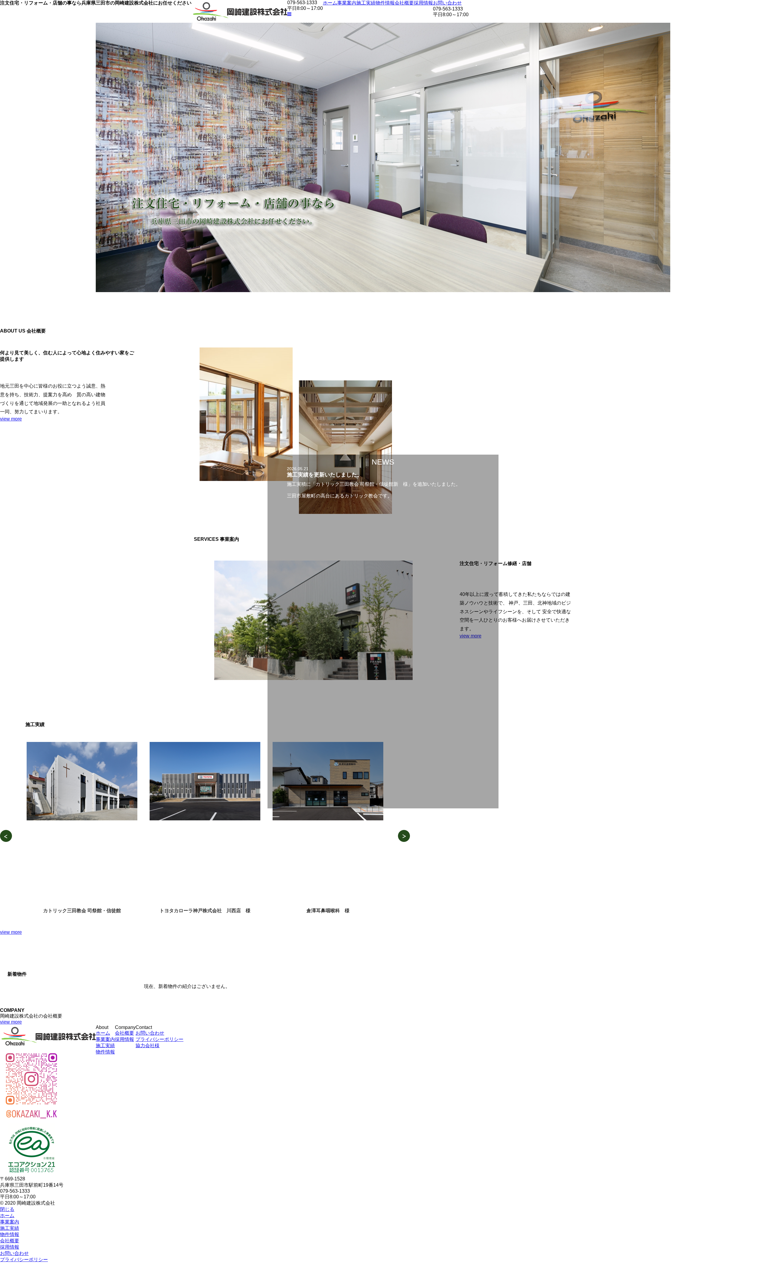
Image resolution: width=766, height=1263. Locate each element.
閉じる (7, 1209)
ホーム (330, 2)
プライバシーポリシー (159, 1039)
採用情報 (423, 2)
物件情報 (385, 2)
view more (11, 418)
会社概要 (404, 2)
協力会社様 (147, 1045)
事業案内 (346, 2)
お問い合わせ (447, 2)
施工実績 (366, 2)
